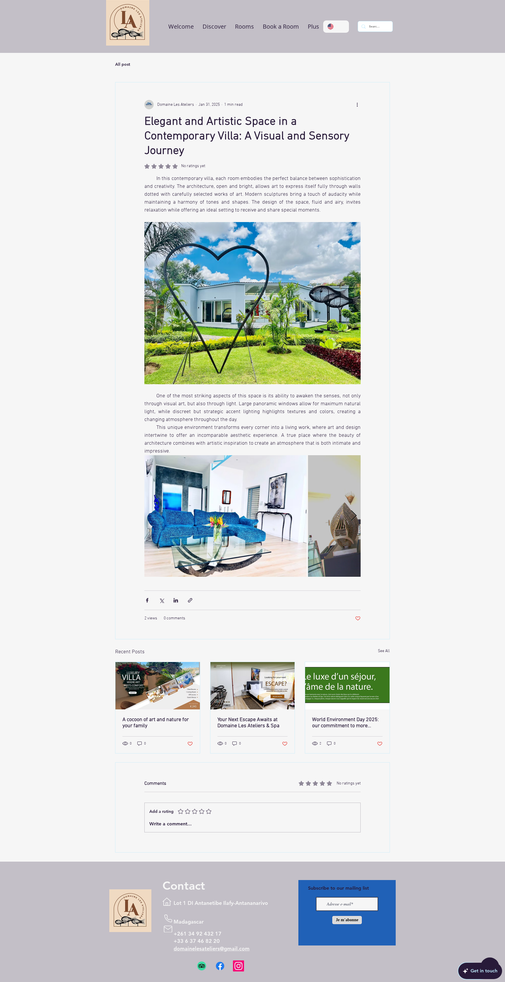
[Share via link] (190, 600)
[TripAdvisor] (201, 969)
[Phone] (168, 918)
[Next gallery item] (353, 516)
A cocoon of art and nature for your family (155, 723)
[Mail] (168, 929)
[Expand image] (225, 516)
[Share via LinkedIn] (176, 600)
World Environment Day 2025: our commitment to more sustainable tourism (345, 723)
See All (384, 651)
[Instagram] (238, 969)
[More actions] (357, 104)
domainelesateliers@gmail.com (212, 948)
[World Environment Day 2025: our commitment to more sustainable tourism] (347, 685)
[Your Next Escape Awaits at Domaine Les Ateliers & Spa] (252, 685)
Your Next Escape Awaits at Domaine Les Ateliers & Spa (248, 723)
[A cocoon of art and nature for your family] (157, 685)
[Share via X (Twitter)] (161, 600)
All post (122, 64)
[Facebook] (220, 969)
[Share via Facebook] (147, 600)
